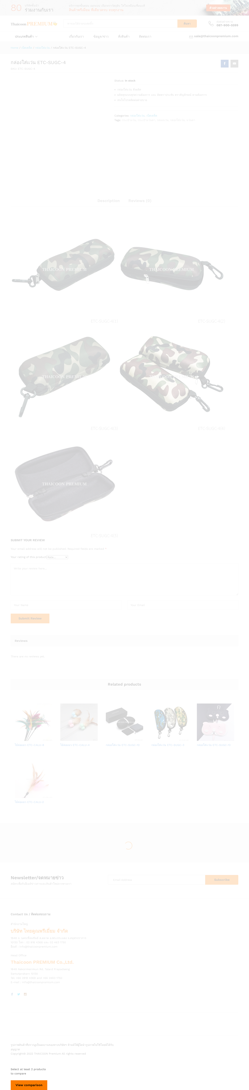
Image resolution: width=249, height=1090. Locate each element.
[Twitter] (18, 994)
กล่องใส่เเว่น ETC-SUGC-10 (123, 745)
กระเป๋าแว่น (129, 120)
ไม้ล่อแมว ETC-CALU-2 (29, 802)
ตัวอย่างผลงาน (218, 7)
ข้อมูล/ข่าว (101, 36)
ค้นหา (187, 23)
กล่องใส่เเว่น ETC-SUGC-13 (214, 745)
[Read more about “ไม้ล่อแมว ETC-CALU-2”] (20, 795)
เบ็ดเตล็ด (151, 115)
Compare (47, 738)
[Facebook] (12, 994)
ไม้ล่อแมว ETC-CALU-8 (29, 745)
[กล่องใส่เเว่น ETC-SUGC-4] (225, 64)
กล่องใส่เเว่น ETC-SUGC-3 (167, 745)
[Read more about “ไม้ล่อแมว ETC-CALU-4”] (65, 738)
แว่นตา (191, 120)
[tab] (109, 202)
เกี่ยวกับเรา (76, 36)
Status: (119, 80)
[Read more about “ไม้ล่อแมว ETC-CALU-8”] (20, 738)
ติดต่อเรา (145, 36)
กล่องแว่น (162, 120)
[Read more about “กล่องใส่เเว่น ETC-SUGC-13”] (202, 738)
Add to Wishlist (38, 738)
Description (108, 201)
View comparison (29, 1085)
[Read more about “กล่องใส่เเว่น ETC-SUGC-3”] (156, 738)
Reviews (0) (140, 201)
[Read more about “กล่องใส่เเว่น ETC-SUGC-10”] (111, 738)
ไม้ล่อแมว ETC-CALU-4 (75, 745)
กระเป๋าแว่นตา (146, 120)
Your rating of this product (28, 557)
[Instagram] (25, 994)
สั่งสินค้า (124, 36)
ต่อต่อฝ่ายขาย (225, 21)
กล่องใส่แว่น (137, 115)
